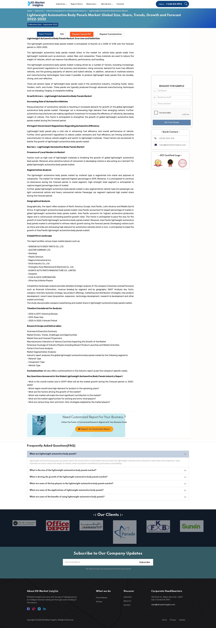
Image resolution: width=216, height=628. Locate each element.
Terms (164, 620)
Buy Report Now (174, 80)
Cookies (182, 620)
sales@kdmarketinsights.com (172, 145)
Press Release (101, 598)
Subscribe (144, 562)
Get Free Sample (171, 122)
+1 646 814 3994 (174, 4)
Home (29, 11)
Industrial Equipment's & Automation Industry (66, 11)
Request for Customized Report (95, 429)
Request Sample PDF (81, 34)
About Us (127, 601)
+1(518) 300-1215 (166, 138)
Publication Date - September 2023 (42, 25)
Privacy (173, 620)
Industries (39, 11)
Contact (127, 605)
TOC (62, 34)
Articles (99, 602)
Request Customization (111, 34)
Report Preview (45, 34)
